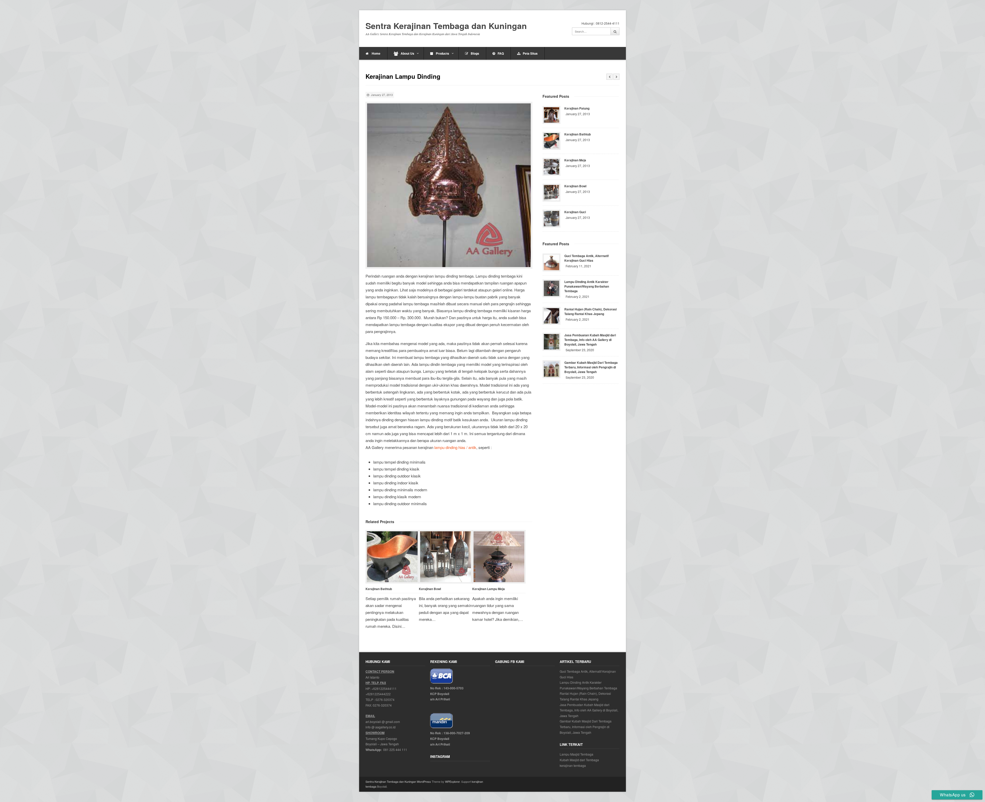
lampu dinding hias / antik (455, 447)
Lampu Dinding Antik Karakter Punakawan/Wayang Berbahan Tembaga (586, 286)
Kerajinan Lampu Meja (488, 589)
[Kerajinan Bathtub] (392, 556)
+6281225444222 (378, 694)
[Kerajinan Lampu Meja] (499, 556)
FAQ (501, 53)
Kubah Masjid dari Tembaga (579, 760)
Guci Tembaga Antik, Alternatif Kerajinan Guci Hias (586, 258)
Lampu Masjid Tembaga (576, 754)
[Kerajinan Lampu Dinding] (449, 185)
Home (375, 53)
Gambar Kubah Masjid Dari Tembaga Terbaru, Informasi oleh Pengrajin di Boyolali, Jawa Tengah (591, 367)
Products (442, 53)
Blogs (475, 53)
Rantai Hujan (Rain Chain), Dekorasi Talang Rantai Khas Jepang (590, 311)
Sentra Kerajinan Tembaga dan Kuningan (446, 26)
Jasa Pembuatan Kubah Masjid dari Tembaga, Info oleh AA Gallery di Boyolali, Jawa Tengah (590, 340)
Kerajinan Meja (575, 160)
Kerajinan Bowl (430, 589)
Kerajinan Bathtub (379, 589)
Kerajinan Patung (576, 108)
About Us (407, 53)
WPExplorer (452, 781)
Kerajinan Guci (575, 212)
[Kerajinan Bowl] (445, 556)
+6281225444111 (384, 688)
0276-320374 (385, 699)
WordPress (424, 781)
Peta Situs (530, 53)
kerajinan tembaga (573, 765)
